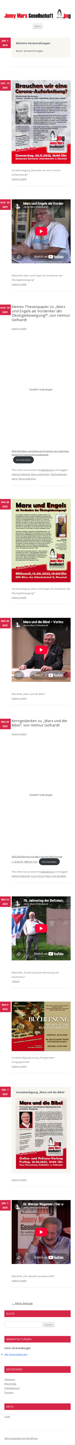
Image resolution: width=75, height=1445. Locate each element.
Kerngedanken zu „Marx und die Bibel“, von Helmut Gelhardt (39, 723)
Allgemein (9, 1379)
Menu (37, 26)
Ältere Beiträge (22, 1303)
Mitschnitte (10, 1383)
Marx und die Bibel (56, 876)
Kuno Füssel (37, 876)
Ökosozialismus (27, 478)
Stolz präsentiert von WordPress (21, 1438)
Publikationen (46, 470)
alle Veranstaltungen (15, 1354)
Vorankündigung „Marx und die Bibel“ (40, 1092)
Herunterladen (23, 459)
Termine (8, 1392)
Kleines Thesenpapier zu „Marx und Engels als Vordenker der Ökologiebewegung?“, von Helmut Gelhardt (41, 313)
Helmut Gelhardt (21, 474)
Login (7, 1416)
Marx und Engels (40, 474)
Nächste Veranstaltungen (33, 43)
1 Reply (16, 981)
